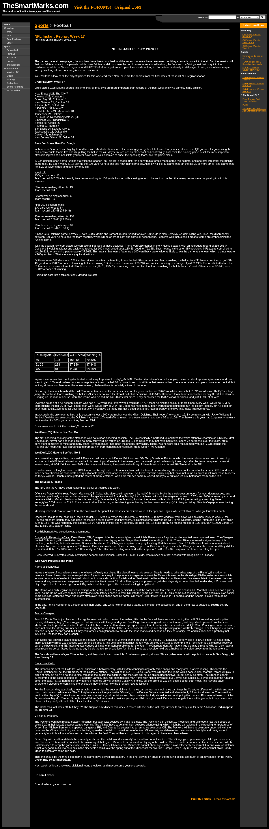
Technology (12, 83)
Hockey (11, 61)
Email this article (224, 799)
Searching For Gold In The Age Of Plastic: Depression (254, 109)
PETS (245, 105)
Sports (7, 46)
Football (11, 54)
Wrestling (9, 28)
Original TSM (127, 7)
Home (7, 24)
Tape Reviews (14, 39)
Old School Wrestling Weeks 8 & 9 (251, 41)
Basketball (12, 50)
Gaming (11, 79)
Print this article (201, 799)
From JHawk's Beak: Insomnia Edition (251, 100)
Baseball (11, 57)
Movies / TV (12, 72)
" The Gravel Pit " (13, 90)
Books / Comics (15, 87)
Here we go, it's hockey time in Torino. (252, 57)
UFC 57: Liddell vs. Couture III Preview (250, 69)
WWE (9, 32)
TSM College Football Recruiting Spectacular (252, 63)
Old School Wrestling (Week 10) (251, 35)
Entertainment (11, 68)
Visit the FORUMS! (92, 7)
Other (9, 43)
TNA (9, 35)
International (13, 65)
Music (10, 76)
